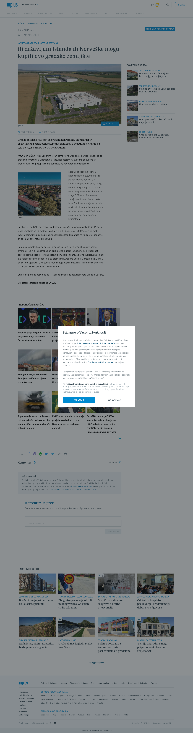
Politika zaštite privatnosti (89, 343)
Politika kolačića (109, 343)
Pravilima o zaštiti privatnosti (101, 362)
